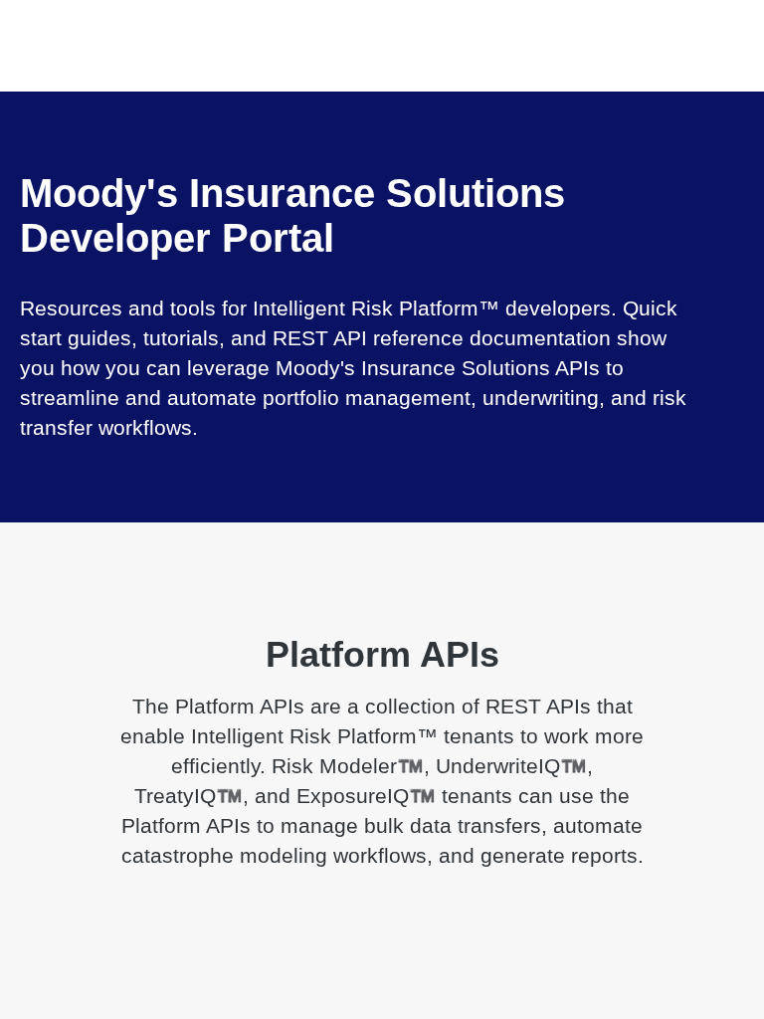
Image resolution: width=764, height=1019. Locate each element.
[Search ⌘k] (738, 25)
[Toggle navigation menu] (36, 25)
